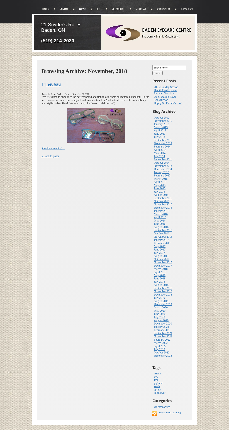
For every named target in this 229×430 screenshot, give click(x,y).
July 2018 (159, 281)
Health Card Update (165, 90)
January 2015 (161, 172)
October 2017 (161, 259)
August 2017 (161, 255)
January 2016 (161, 210)
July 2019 (159, 297)
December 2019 (163, 304)
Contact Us (187, 8)
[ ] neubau (51, 84)
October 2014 (161, 162)
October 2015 (161, 201)
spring (157, 389)
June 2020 (159, 313)
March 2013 (161, 127)
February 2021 (162, 329)
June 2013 (159, 133)
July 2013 (159, 136)
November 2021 (163, 336)
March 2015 (161, 178)
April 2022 (160, 346)
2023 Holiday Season (166, 87)
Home (45, 8)
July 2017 (159, 252)
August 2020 (161, 320)
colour (157, 373)
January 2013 (161, 124)
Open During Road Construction (165, 98)
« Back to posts (50, 156)
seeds (157, 386)
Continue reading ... (53, 148)
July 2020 (159, 317)
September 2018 (163, 288)
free (156, 379)
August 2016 (161, 226)
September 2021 (163, 333)
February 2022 (162, 339)
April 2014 (160, 149)
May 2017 (159, 246)
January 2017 (161, 239)
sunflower (159, 392)
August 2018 (161, 284)
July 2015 (159, 191)
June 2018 (159, 278)
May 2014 (159, 152)
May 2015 (159, 185)
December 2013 (163, 143)
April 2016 (160, 217)
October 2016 (161, 233)
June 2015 (159, 188)
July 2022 (159, 349)
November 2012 (163, 120)
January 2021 (161, 326)
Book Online (163, 8)
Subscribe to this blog (170, 412)
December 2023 (163, 355)
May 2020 (159, 310)
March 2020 (161, 307)
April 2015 (160, 181)
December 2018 (163, 294)
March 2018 (161, 268)
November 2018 (163, 291)
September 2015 (163, 198)
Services (64, 8)
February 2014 (162, 146)
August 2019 (161, 301)
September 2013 (163, 140)
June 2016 (159, 223)
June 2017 (159, 249)
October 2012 (161, 117)
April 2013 (160, 130)
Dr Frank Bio (118, 8)
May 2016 (159, 220)
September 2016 (163, 230)
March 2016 (161, 214)
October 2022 (161, 352)
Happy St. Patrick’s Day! (168, 103)
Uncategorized (162, 406)
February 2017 (162, 243)
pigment (158, 383)
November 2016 (163, 236)
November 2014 (163, 165)
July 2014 (159, 156)
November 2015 (163, 204)
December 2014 (163, 169)
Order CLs (141, 8)
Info (98, 8)
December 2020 (163, 323)
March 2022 (161, 342)
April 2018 (160, 272)
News (82, 8)
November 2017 (163, 262)
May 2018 (159, 275)
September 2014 (163, 159)
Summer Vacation (164, 93)
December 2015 (163, 207)
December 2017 (163, 265)
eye (156, 376)
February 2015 (162, 175)
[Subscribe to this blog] (154, 413)
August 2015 (161, 194)
